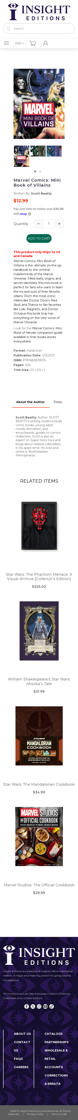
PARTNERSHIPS (57, 1042)
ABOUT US (22, 1034)
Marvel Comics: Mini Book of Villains (37, 183)
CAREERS (21, 1067)
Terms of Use (59, 1114)
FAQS (18, 1059)
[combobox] (39, 29)
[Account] (45, 43)
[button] (35, 171)
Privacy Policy (35, 1114)
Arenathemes (50, 1111)
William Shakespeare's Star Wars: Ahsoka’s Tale (39, 681)
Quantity (21, 224)
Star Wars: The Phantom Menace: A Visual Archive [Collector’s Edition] (39, 576)
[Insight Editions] (39, 11)
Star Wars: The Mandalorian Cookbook (39, 784)
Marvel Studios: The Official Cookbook (39, 885)
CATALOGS (54, 1034)
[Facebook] (26, 1006)
